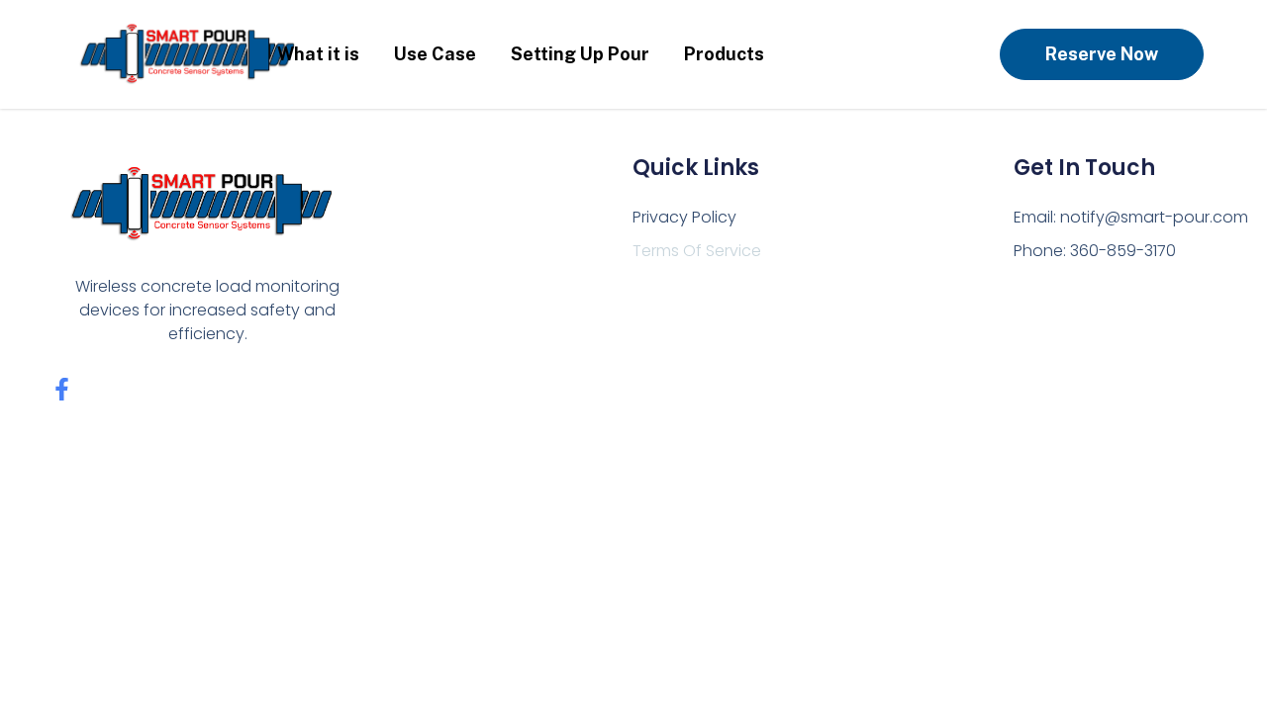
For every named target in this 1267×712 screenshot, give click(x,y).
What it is (318, 54)
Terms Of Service (697, 250)
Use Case (435, 54)
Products (724, 54)
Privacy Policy (684, 217)
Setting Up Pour (580, 54)
